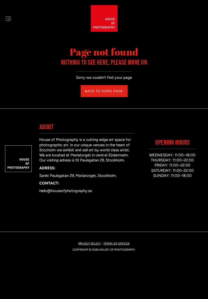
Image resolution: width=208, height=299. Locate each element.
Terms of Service (116, 243)
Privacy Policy (89, 243)
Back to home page (104, 91)
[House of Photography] (104, 18)
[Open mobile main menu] (8, 18)
